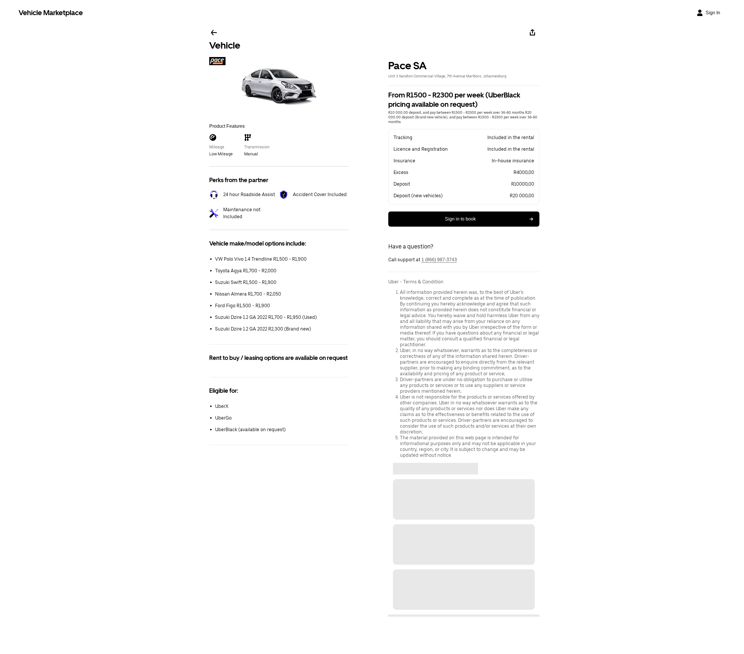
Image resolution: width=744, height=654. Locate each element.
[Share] (532, 33)
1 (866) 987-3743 (439, 259)
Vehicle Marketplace (51, 12)
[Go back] (214, 33)
